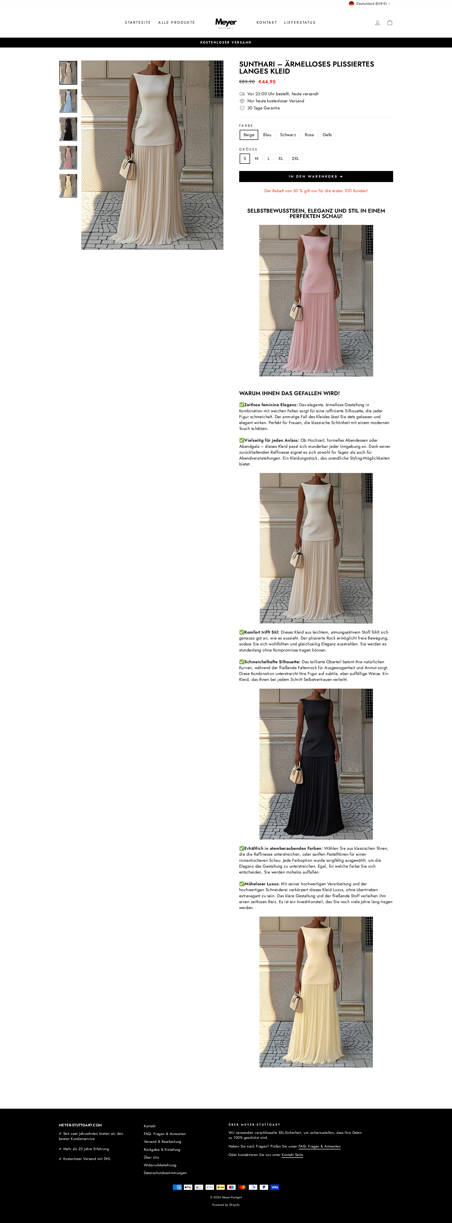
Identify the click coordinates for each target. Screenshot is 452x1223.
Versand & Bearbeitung (163, 1141)
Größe (248, 149)
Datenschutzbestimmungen (165, 1172)
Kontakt (267, 22)
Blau (267, 135)
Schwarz (288, 135)
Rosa (309, 135)
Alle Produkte (176, 22)
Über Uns (151, 1157)
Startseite (138, 22)
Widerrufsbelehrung (160, 1165)
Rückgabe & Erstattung (162, 1149)
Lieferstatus (300, 22)
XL (280, 158)
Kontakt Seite (292, 1154)
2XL (295, 158)
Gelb (327, 135)
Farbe (246, 125)
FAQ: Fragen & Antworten (165, 1133)
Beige (249, 135)
